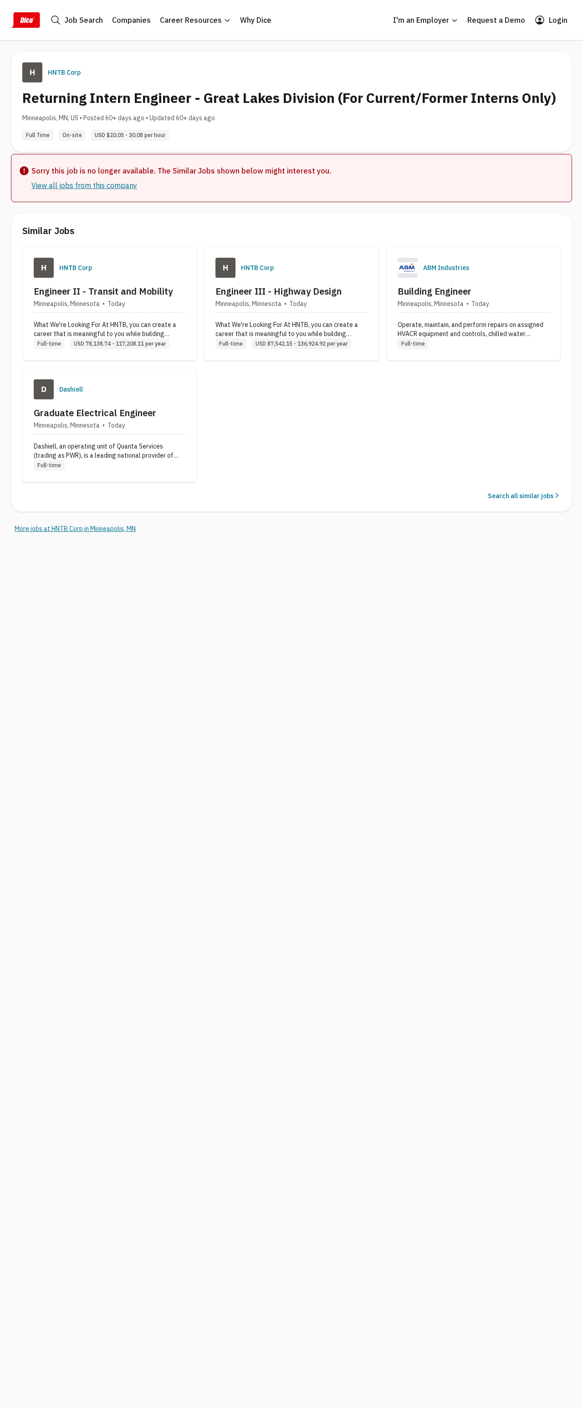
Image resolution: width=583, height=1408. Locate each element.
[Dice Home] (25, 20)
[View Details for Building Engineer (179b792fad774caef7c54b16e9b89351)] (473, 303)
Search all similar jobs (520, 496)
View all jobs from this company (84, 185)
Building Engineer (434, 291)
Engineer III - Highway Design (278, 291)
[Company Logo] (44, 268)
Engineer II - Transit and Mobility (103, 291)
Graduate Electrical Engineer (95, 413)
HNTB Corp (64, 72)
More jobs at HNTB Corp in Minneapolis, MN (75, 529)
